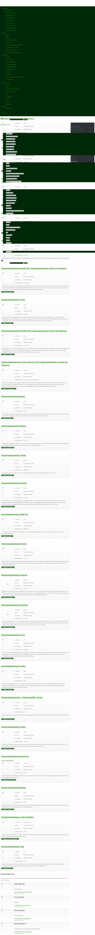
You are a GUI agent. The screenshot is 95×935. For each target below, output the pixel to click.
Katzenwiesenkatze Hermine (15, 756)
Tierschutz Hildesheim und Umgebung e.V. (17, 119)
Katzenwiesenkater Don (12, 846)
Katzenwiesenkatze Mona (13, 426)
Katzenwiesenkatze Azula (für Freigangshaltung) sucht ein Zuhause (33, 268)
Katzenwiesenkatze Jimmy (14, 543)
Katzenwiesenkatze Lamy (13, 727)
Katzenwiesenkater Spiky (13, 666)
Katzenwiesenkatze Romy (13, 787)
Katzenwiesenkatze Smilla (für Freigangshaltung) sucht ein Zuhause (34, 331)
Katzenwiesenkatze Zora (13, 635)
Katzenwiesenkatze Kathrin (14, 605)
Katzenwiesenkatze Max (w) (14, 514)
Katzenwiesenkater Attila (13, 455)
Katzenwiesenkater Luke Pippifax (17, 817)
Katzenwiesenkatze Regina (14, 575)
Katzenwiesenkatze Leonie (14, 483)
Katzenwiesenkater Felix (13, 299)
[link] (4, 113)
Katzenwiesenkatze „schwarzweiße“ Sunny (21, 697)
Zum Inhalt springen (5, 124)
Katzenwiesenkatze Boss (13, 396)
